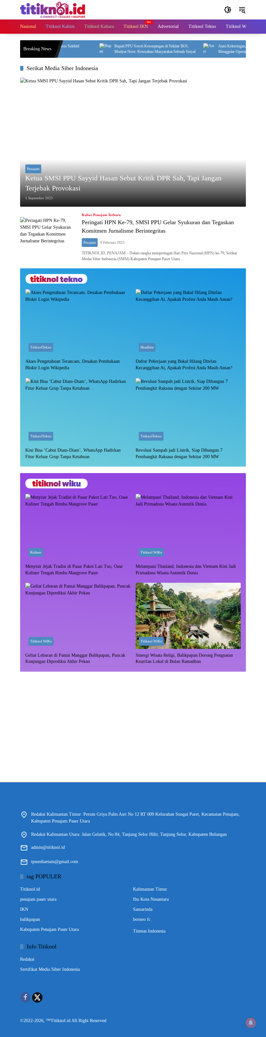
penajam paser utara (38, 899)
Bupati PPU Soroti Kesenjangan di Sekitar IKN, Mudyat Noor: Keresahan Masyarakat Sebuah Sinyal (138, 49)
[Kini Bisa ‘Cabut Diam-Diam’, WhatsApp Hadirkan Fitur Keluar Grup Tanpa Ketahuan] (77, 411)
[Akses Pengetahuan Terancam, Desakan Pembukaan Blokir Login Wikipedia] (77, 322)
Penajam (33, 169)
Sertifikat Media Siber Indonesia (50, 969)
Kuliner (36, 552)
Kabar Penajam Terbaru (101, 215)
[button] (228, 10)
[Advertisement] (133, 723)
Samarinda (142, 909)
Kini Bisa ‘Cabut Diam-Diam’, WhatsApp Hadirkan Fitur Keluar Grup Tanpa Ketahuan (73, 453)
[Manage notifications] (251, 1023)
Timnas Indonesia (149, 931)
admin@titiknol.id (48, 847)
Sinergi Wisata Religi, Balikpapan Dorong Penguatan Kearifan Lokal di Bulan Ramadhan (184, 658)
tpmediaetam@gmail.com (54, 861)
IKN (24, 909)
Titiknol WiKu (151, 552)
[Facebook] (25, 997)
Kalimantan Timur (150, 889)
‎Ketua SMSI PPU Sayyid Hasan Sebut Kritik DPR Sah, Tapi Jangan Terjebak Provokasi (123, 183)
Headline (147, 347)
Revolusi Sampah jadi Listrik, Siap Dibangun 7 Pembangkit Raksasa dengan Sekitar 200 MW (179, 453)
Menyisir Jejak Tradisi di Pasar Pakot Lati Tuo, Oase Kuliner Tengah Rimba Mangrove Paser (74, 569)
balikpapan (30, 919)
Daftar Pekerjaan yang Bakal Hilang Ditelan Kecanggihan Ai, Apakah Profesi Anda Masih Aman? (184, 364)
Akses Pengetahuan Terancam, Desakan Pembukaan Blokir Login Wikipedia (72, 364)
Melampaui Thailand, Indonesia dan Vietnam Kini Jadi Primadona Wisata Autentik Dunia (186, 569)
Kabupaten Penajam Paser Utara (49, 929)
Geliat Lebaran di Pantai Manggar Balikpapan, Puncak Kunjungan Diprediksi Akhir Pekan (75, 658)
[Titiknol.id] (52, 9)
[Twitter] (37, 997)
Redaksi (27, 959)
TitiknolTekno (41, 347)
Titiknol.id (30, 889)
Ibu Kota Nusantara (151, 899)
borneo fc (142, 919)
